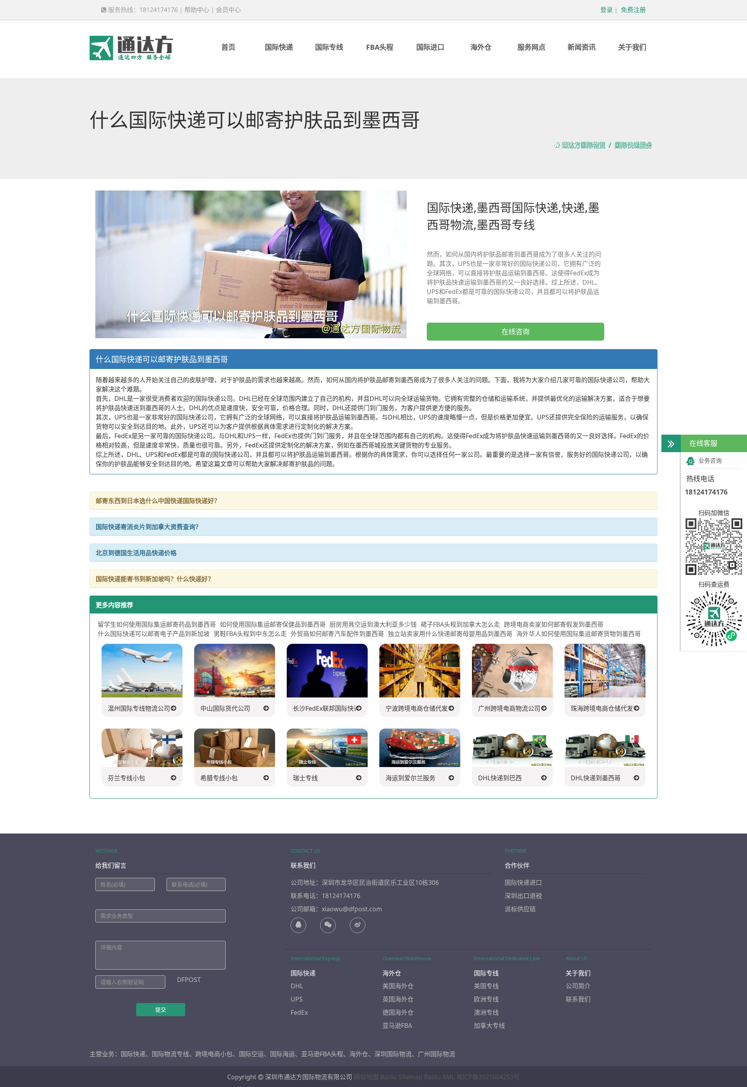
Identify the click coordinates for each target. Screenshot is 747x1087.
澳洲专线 (486, 1012)
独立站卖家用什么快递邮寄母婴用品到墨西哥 (450, 633)
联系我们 (578, 999)
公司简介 (578, 986)
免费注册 (632, 9)
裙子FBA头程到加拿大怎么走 (460, 624)
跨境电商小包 (214, 1054)
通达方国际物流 (583, 145)
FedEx (299, 1012)
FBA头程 (379, 47)
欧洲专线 (486, 999)
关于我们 (632, 47)
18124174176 (706, 491)
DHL (297, 986)
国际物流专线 (170, 1054)
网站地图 (366, 1077)
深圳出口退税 (523, 895)
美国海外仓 (398, 986)
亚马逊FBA (397, 1025)
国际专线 (329, 47)
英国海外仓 (398, 999)
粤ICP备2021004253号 (488, 1077)
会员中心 (228, 9)
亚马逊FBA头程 (322, 1054)
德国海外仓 (398, 1012)
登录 (606, 9)
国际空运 (251, 1054)
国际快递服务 (633, 145)
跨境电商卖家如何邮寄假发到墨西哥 (553, 624)
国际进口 (430, 47)
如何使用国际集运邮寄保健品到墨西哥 (273, 624)
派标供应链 (520, 909)
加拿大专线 (489, 1025)
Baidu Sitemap (401, 1077)
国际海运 (282, 1054)
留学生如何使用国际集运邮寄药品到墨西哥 (157, 624)
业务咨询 (710, 460)
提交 (160, 1009)
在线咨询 (516, 331)
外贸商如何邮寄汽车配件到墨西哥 (337, 633)
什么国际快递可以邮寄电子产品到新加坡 (154, 633)
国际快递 (279, 47)
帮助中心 (196, 9)
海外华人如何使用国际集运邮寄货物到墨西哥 (578, 633)
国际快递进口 (523, 882)
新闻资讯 (582, 47)
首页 (228, 47)
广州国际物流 (436, 1054)
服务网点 (531, 47)
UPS (297, 999)
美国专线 (486, 986)
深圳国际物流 (393, 1054)
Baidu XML (439, 1077)
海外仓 (480, 47)
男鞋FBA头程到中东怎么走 (250, 633)
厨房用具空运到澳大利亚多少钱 (373, 624)
